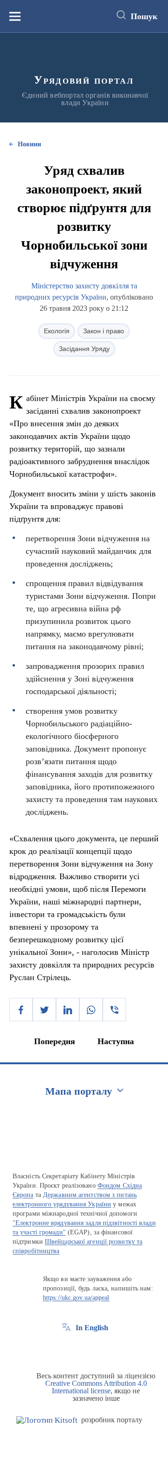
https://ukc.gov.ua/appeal (76, 1297)
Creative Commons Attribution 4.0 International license (96, 1387)
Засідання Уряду (84, 348)
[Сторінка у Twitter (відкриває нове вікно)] (83, 1348)
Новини (29, 144)
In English (92, 1328)
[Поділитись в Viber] (114, 1009)
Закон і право (103, 331)
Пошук (144, 16)
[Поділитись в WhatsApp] (91, 1009)
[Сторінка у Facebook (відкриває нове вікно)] (66, 1348)
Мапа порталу (78, 1091)
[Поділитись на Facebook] (21, 1009)
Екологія (57, 331)
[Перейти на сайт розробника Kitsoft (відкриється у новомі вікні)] (47, 1420)
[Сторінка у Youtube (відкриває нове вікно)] (100, 1348)
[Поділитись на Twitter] (44, 1009)
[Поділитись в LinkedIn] (67, 1009)
